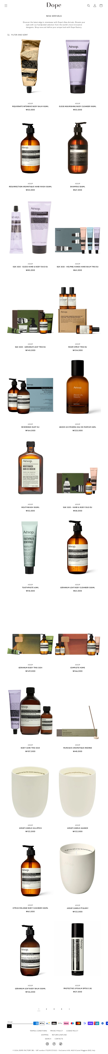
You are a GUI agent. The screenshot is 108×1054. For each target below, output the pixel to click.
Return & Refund (59, 1035)
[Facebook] (54, 1045)
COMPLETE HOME (77, 668)
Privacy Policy (56, 1031)
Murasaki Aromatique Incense (77, 748)
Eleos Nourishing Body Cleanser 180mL (77, 106)
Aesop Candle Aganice (77, 828)
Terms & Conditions (38, 1031)
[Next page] (69, 1009)
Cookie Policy (72, 1031)
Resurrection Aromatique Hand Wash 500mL (30, 187)
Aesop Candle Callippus (30, 828)
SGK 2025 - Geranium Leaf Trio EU (30, 347)
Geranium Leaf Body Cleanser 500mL (77, 587)
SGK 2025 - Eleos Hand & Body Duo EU (30, 267)
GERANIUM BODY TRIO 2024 (30, 668)
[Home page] (54, 5)
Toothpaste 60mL (30, 587)
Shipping (45, 1035)
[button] (6, 6)
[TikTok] (61, 1045)
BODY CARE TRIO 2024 (30, 748)
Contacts (59, 1039)
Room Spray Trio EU (77, 347)
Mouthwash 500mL (30, 507)
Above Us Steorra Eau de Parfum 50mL (77, 427)
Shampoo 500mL (77, 187)
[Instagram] (47, 1045)
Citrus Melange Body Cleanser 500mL (30, 908)
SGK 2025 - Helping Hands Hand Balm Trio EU (78, 267)
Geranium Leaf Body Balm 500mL (30, 988)
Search (48, 1039)
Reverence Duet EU (30, 427)
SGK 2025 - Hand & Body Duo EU (77, 507)
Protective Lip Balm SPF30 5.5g (78, 988)
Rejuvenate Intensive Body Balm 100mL (30, 106)
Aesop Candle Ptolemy (77, 908)
